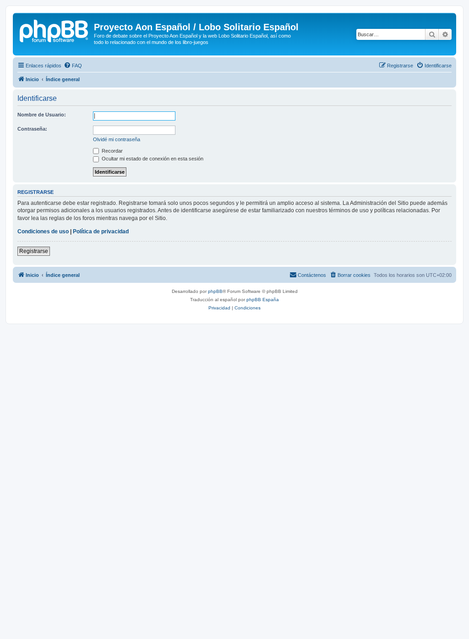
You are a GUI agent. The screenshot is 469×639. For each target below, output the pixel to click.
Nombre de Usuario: (41, 114)
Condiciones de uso (43, 231)
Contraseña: (32, 129)
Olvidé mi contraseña (116, 139)
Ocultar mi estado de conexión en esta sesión (151, 158)
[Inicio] (54, 29)
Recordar (111, 151)
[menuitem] (73, 65)
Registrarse (33, 251)
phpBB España (262, 299)
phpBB (215, 291)
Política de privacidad (101, 231)
